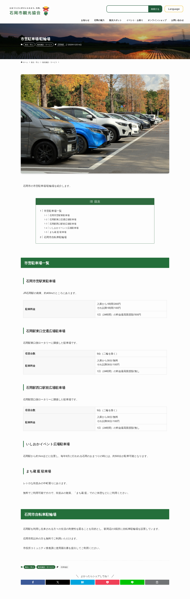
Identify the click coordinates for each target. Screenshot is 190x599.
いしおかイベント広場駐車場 (64, 227)
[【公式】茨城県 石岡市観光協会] (34, 11)
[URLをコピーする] (157, 582)
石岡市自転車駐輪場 (55, 237)
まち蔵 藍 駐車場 (58, 231)
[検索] (155, 9)
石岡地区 (61, 44)
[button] (33, 582)
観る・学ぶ (29, 44)
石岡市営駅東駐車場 (60, 215)
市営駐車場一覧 (53, 210)
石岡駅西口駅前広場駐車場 (63, 223)
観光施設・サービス (44, 44)
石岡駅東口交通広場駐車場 (63, 219)
